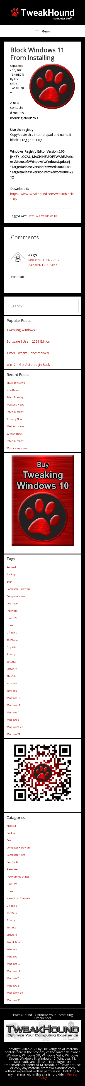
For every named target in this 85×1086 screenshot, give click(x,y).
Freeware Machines (18, 876)
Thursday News (16, 382)
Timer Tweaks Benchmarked (28, 353)
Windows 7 (13, 712)
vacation (12, 683)
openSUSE (12, 639)
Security (11, 661)
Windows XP (13, 734)
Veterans (12, 690)
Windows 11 (13, 705)
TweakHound (43, 14)
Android (11, 567)
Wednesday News (17, 448)
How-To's (34, 216)
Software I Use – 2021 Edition (28, 341)
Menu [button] (45, 31)
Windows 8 (13, 719)
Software (12, 668)
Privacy (11, 654)
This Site (11, 676)
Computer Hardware (18, 589)
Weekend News (15, 404)
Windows (12, 956)
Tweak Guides (15, 942)
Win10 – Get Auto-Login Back (28, 364)
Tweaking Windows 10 (23, 330)
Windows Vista (15, 727)
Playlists (11, 647)
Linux (10, 625)
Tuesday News (15, 419)
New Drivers (13, 390)
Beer (9, 581)
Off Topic (12, 632)
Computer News (16, 596)
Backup (11, 574)
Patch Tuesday (15, 397)
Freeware (12, 610)
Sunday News (14, 433)
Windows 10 (49, 216)
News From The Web (18, 898)
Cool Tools (12, 603)
